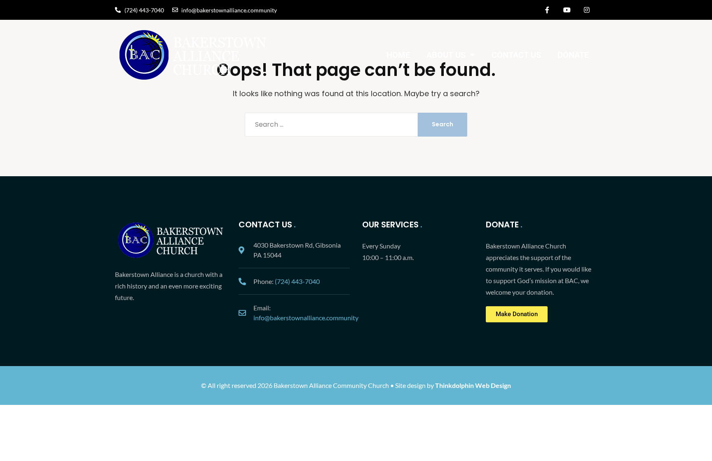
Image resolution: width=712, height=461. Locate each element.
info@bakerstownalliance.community (305, 318)
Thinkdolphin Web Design (473, 385)
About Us (446, 55)
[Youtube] (567, 10)
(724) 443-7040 (297, 281)
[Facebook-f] (547, 10)
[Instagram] (587, 10)
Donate (573, 55)
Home (398, 55)
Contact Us (516, 55)
